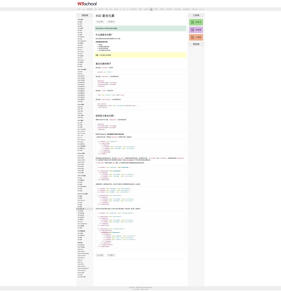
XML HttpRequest (82, 41)
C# (127, 9)
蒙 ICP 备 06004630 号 (147, 287)
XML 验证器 (80, 55)
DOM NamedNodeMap (83, 253)
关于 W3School (132, 287)
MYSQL (140, 9)
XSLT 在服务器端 (81, 146)
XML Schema (81, 60)
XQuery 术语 (81, 164)
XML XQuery (81, 51)
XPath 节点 (80, 109)
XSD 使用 (80, 198)
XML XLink (80, 53)
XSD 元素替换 (81, 226)
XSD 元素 (80, 202)
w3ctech (142, 289)
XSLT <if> (80, 137)
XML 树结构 (80, 28)
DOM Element (81, 257)
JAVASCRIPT (89, 9)
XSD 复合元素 (81, 209)
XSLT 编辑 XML (81, 148)
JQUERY (146, 9)
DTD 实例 (80, 190)
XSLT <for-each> (82, 133)
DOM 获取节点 (81, 86)
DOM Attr (80, 260)
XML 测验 (80, 66)
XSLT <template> (82, 129)
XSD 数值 (80, 237)
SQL (96, 9)
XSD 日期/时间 (81, 235)
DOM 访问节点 (81, 76)
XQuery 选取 (81, 170)
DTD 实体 (80, 188)
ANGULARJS (178, 9)
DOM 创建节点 (81, 95)
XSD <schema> (81, 200)
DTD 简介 (80, 178)
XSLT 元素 (80, 274)
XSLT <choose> (81, 139)
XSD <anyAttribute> (82, 223)
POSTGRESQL (186, 9)
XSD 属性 (80, 204)
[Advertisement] (139, 271)
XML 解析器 (80, 43)
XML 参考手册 (81, 245)
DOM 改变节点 (81, 88)
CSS (83, 9)
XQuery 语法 (81, 166)
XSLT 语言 (80, 125)
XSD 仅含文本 (81, 215)
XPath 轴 (80, 113)
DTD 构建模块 (81, 180)
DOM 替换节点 (81, 93)
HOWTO (116, 9)
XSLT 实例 (80, 150)
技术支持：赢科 (139, 287)
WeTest (146, 289)
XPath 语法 (80, 111)
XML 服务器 (80, 62)
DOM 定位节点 (81, 84)
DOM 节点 (80, 74)
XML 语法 (80, 30)
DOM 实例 (80, 101)
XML (151, 9)
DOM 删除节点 (81, 91)
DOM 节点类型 (81, 247)
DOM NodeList (81, 251)
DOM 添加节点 (81, 97)
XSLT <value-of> (81, 131)
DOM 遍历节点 (81, 82)
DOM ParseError (82, 270)
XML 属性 (80, 34)
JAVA (106, 9)
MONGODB (194, 9)
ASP (200, 9)
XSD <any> (80, 221)
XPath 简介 (80, 107)
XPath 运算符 (81, 115)
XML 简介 (80, 24)
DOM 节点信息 (81, 78)
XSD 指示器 (80, 219)
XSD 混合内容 (81, 217)
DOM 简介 (80, 71)
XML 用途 (80, 26)
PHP (111, 9)
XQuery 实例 (81, 158)
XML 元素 (80, 32)
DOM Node (80, 249)
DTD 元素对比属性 (82, 186)
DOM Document (82, 255)
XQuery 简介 (81, 155)
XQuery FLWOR (81, 160)
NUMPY (156, 9)
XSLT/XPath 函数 (81, 277)
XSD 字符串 (80, 233)
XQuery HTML (81, 162)
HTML (78, 9)
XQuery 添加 (81, 168)
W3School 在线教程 (87, 3)
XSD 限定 (80, 206)
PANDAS (162, 9)
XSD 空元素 (80, 211)
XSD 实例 (80, 228)
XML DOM (80, 45)
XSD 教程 (80, 196)
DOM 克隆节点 (81, 99)
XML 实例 (80, 64)
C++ (124, 9)
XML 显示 (80, 39)
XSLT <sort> (80, 135)
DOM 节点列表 (81, 80)
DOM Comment (81, 266)
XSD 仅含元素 (81, 213)
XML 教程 (80, 22)
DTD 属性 (80, 184)
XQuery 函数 (81, 172)
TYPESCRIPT (169, 9)
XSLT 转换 (80, 127)
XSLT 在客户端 (81, 144)
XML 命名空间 (81, 36)
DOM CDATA (81, 264)
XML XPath (80, 47)
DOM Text (80, 262)
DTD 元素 (80, 182)
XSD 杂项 (80, 239)
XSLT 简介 (80, 122)
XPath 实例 (80, 117)
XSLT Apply (80, 142)
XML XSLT (80, 49)
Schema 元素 (81, 272)
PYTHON (101, 9)
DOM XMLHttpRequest (83, 268)
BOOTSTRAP (133, 9)
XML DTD (80, 58)
